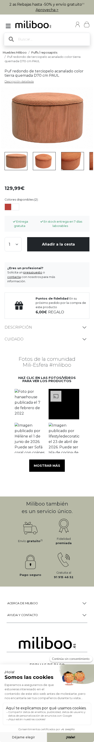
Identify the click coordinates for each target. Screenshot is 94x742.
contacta (14, 277)
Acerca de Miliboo (22, 603)
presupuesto (32, 272)
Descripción (18, 327)
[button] (30, 404)
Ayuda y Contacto (22, 615)
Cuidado (14, 339)
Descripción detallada (19, 81)
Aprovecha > (47, 10)
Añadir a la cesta (58, 244)
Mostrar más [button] (47, 466)
